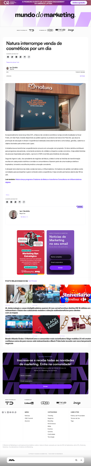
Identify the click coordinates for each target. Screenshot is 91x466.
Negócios (50, 418)
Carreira (50, 431)
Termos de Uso (75, 418)
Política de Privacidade (78, 415)
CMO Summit (29, 418)
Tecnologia (51, 437)
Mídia (49, 426)
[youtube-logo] (10, 412)
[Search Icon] (76, 460)
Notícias (27, 415)
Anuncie (27, 421)
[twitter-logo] (5, 412)
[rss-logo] (13, 412)
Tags (72, 421)
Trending (50, 415)
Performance (52, 423)
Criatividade (51, 434)
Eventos (50, 429)
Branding (50, 421)
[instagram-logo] (3, 412)
